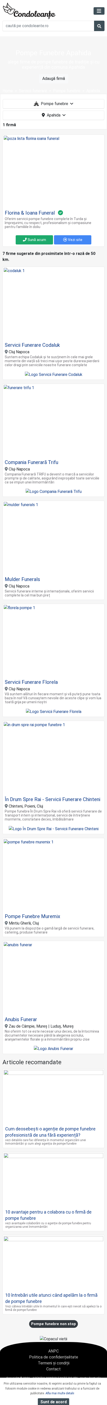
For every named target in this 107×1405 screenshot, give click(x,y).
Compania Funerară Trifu (31, 462)
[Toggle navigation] (99, 11)
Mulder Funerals (22, 579)
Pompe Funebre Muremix (32, 916)
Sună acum (36, 239)
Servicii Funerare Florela (31, 682)
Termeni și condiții (53, 1363)
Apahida (53, 115)
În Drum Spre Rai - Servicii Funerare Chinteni (52, 799)
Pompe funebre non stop (53, 1324)
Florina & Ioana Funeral (30, 213)
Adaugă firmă (53, 78)
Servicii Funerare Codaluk (32, 345)
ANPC (53, 1351)
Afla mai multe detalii (60, 1393)
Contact (53, 1369)
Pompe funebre (54, 103)
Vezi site (74, 239)
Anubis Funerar (21, 1019)
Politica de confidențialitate (53, 1357)
